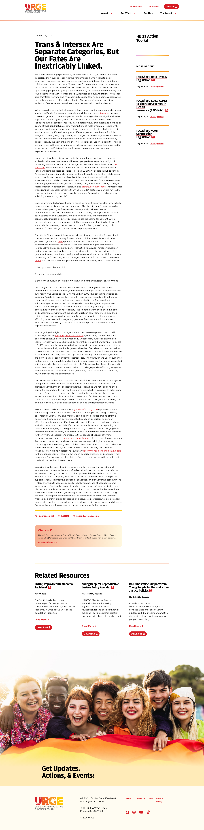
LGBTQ (65, 516)
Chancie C (45, 530)
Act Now (148, 13)
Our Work (125, 13)
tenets (38, 260)
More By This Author (47, 542)
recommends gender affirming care (102, 451)
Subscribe (137, 6)
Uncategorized (157, 86)
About (104, 13)
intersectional (46, 516)
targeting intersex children (69, 335)
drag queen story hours (94, 186)
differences (103, 113)
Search (155, 6)
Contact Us (140, 798)
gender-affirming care (86, 409)
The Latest (166, 13)
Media (128, 798)
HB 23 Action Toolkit (147, 38)
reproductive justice (87, 516)
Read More (41, 619)
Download (42, 627)
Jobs (151, 798)
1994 (60, 241)
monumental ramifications (77, 438)
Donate (170, 6)
